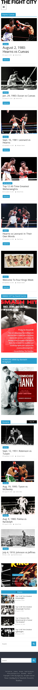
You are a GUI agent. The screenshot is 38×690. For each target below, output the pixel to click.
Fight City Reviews (8, 575)
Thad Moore (20, 239)
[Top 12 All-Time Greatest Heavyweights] (8, 595)
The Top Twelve (7, 183)
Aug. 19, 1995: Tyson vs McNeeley (15, 488)
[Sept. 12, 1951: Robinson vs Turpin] (17, 426)
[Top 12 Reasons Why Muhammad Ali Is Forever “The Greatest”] (8, 617)
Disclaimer (23, 673)
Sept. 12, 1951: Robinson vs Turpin (17, 452)
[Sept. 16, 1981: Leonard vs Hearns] (19, 111)
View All (32, 422)
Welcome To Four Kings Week (18, 279)
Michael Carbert (21, 145)
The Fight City (8, 671)
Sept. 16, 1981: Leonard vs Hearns (16, 141)
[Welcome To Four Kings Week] (19, 252)
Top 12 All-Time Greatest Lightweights (23, 631)
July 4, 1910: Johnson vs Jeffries (19, 552)
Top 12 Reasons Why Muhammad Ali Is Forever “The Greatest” (23, 620)
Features (6, 230)
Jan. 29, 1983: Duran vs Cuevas (19, 95)
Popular (20, 592)
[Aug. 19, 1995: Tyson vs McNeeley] (17, 462)
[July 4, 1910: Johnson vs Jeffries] (18, 530)
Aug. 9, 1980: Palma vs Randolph (14, 520)
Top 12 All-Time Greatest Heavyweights (23, 597)
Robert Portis (18, 55)
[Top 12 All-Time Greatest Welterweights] (19, 158)
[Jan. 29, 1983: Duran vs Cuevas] (19, 68)
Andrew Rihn (18, 491)
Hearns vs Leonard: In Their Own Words (17, 235)
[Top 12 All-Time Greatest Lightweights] (8, 628)
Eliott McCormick (17, 555)
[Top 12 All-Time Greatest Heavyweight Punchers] (8, 605)
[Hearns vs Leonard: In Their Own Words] (19, 205)
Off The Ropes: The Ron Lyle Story (17, 580)
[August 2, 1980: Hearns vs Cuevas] (19, 19)
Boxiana (6, 44)
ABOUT (30, 673)
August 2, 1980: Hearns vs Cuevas (16, 49)
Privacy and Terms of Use (13, 673)
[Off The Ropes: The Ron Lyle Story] (19, 564)
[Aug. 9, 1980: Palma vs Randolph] (18, 498)
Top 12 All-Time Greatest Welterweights (16, 187)
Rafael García (19, 583)
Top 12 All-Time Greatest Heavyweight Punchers (23, 608)
